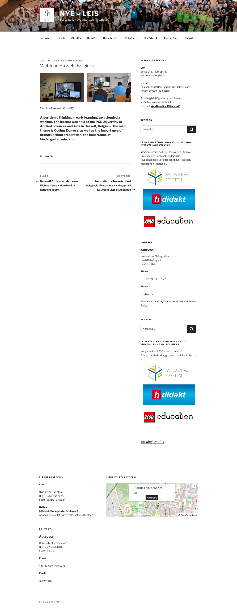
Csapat (189, 38)
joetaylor (75, 61)
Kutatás (91, 38)
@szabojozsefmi (152, 441)
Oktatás (76, 38)
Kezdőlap (45, 38)
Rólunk (61, 38)
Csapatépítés (110, 38)
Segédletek (151, 38)
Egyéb (49, 156)
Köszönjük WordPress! (51, 601)
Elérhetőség (171, 38)
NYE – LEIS (79, 13)
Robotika (130, 38)
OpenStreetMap (189, 515)
